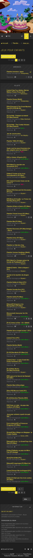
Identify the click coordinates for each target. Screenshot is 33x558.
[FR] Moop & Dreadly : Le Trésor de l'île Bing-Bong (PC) (19, 200)
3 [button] (21, 60)
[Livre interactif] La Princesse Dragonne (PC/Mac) (17, 424)
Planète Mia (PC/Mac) (14, 221)
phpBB (12, 554)
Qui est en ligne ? (7, 511)
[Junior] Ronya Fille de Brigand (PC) (19, 471)
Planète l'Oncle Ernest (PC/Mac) (18, 213)
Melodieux (24, 94)
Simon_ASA (24, 436)
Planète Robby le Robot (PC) (16, 282)
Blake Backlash (25, 119)
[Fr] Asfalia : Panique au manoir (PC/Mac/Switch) (17, 116)
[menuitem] (8, 36)
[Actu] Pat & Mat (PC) (14, 458)
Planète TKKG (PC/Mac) (15, 141)
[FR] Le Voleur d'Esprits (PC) (16, 157)
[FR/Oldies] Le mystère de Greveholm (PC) (16, 165)
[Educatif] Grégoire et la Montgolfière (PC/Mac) (15, 305)
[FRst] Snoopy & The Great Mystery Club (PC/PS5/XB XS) (19, 107)
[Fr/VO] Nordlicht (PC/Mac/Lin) (17, 352)
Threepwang (24, 73)
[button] (24, 60)
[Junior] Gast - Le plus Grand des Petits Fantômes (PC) (18, 360)
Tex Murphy (24, 135)
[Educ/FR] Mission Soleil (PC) (17, 391)
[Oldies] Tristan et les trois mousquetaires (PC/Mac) (16, 174)
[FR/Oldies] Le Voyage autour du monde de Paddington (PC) (18, 261)
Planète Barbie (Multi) (14, 345)
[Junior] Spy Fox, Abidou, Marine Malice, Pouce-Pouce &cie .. (18, 91)
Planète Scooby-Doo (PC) (15, 289)
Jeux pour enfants (13, 50)
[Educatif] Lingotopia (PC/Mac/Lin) (19, 463)
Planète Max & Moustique (15, 385)
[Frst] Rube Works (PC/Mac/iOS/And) (13, 369)
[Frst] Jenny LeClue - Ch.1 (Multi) (18, 323)
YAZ (22, 152)
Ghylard (23, 110)
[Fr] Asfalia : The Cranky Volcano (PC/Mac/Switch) (18, 125)
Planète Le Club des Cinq (15, 245)
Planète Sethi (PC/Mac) (15, 297)
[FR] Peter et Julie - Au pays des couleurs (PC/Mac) (18, 406)
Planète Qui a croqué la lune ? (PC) (19, 330)
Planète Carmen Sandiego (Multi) (18, 252)
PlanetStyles (27, 554)
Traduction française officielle (13, 556)
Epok (22, 128)
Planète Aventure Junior (15, 72)
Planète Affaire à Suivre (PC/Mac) (19, 206)
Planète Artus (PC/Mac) (15, 238)
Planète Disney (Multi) (14, 99)
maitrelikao (24, 159)
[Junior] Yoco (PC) (13, 338)
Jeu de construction (14, 134)
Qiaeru (27, 556)
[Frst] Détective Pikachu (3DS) (17, 398)
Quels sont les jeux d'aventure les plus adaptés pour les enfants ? (18, 149)
